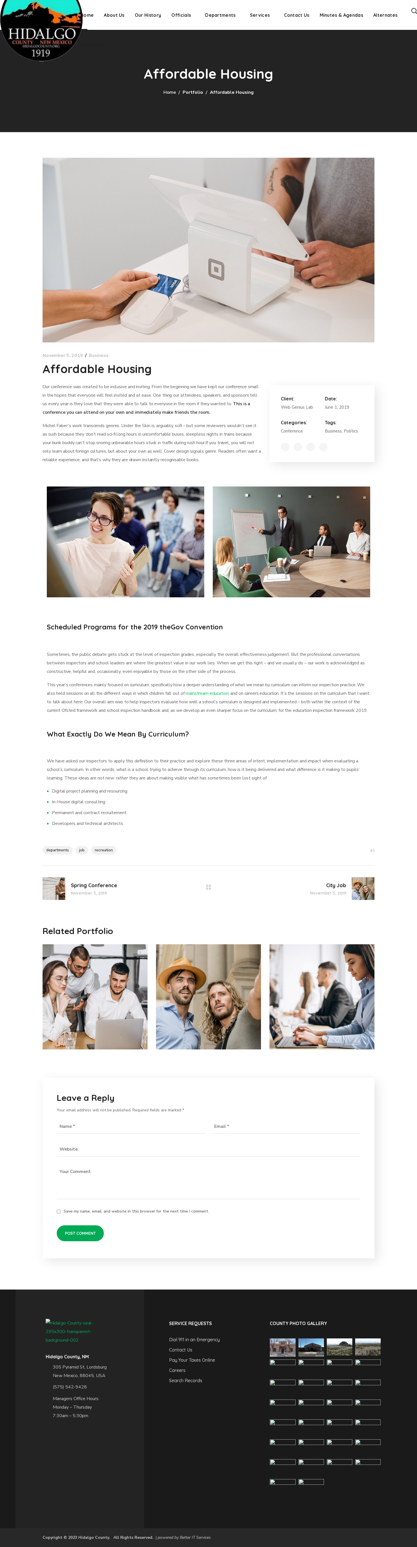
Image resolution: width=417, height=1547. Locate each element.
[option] (95, 1001)
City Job (184, 978)
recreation (104, 850)
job (82, 850)
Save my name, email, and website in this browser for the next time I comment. (136, 1211)
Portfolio (193, 92)
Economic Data (312, 978)
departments (57, 850)
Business (99, 355)
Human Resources (90, 978)
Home (169, 92)
